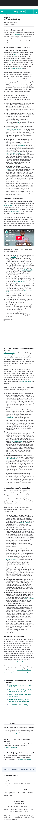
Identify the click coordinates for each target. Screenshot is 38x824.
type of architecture (12, 559)
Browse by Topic (19, 801)
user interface (29, 598)
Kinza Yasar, (7, 22)
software (17, 34)
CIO (18, 769)
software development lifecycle (14, 662)
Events (31, 809)
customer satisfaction (16, 68)
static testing (8, 205)
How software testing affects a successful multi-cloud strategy (19, 700)
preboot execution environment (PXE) (15, 790)
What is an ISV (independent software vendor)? (19, 753)
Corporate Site (19, 811)
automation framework (13, 458)
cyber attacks (21, 145)
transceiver (7, 781)
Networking (7, 769)
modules (13, 257)
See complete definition (10, 734)
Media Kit (11, 811)
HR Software (24, 769)
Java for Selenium (25, 381)
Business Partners (23, 809)
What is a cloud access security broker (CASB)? (19, 727)
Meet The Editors (15, 807)
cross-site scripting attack (14, 153)
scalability (9, 169)
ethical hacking (25, 522)
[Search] (36, 11)
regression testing (17, 441)
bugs (11, 60)
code (15, 54)
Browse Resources (19, 803)
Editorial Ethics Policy (27, 807)
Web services (9, 14)
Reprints (26, 811)
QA (19, 122)
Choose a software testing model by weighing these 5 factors (20, 690)
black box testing (19, 281)
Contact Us (6, 809)
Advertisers (14, 809)
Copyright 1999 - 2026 (20, 816)
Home (3, 14)
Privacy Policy (7, 817)
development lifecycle (13, 129)
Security (14, 769)
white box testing (27, 270)
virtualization (10, 417)
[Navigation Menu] (2, 11)
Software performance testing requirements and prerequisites (19, 705)
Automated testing (9, 353)
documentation (15, 211)
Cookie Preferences (17, 817)
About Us (6, 807)
